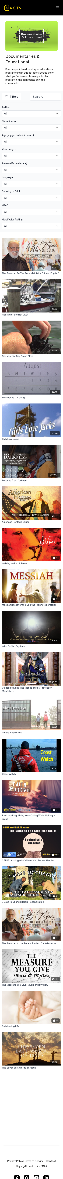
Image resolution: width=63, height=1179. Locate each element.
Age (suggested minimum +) (18, 135)
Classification (9, 121)
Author (6, 107)
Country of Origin (11, 191)
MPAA (5, 205)
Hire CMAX (41, 1166)
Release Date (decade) (14, 163)
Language (7, 177)
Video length (9, 149)
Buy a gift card (24, 1166)
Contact (51, 1161)
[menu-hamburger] (57, 8)
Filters (14, 96)
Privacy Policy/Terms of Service (25, 1161)
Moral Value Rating (12, 219)
